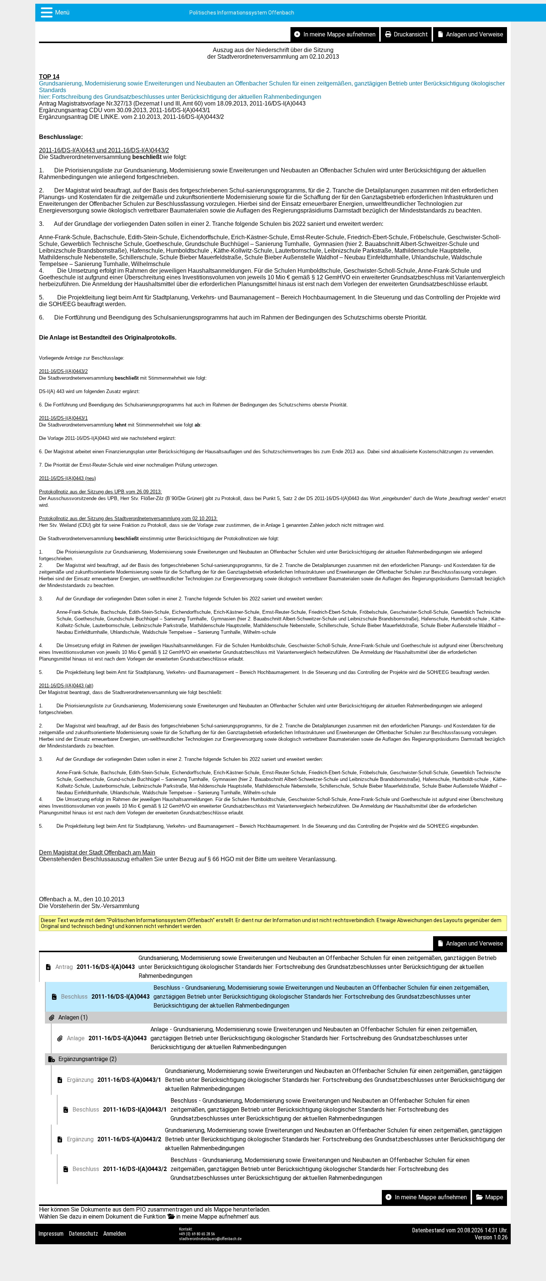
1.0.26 (501, 1237)
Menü (62, 12)
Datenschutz (83, 1233)
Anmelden (114, 1233)
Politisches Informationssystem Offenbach (241, 13)
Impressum (51, 1233)
